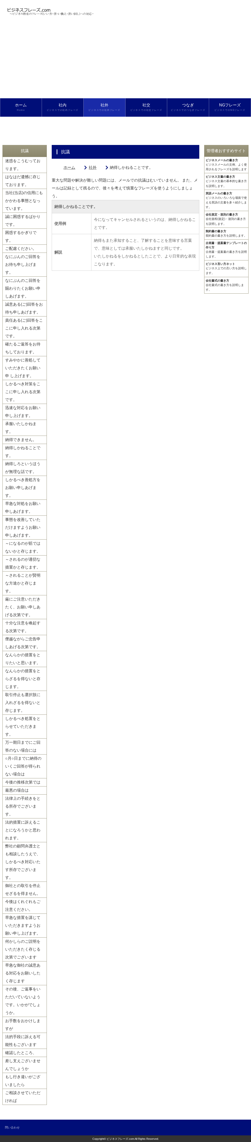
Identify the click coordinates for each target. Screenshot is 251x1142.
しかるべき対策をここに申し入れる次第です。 (22, 392)
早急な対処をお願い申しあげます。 (22, 507)
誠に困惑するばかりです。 (22, 220)
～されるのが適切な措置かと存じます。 (22, 563)
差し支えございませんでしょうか (22, 1065)
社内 (63, 107)
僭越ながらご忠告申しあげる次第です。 (22, 643)
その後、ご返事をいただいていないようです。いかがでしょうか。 (22, 1001)
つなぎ (188, 107)
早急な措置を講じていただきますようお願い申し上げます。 (22, 925)
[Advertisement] (125, 61)
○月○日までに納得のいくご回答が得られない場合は (23, 766)
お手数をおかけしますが (22, 1025)
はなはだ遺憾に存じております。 (22, 181)
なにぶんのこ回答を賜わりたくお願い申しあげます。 (22, 288)
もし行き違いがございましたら (22, 1081)
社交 (146, 107)
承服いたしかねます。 (21, 428)
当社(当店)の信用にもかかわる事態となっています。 (24, 201)
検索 (21, 125)
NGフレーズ (229, 107)
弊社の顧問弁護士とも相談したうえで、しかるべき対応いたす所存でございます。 (22, 862)
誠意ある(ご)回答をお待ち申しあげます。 (24, 308)
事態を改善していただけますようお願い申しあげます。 (22, 527)
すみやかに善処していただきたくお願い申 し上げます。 (22, 368)
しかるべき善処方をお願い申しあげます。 (22, 488)
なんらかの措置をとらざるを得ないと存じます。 (22, 679)
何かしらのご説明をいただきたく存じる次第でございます (22, 949)
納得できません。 (21, 440)
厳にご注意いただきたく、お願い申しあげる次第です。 (22, 607)
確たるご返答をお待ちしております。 (22, 348)
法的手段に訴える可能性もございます (22, 1041)
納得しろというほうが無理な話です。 (22, 468)
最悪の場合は (17, 790)
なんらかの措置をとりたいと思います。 (22, 659)
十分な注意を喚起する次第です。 (22, 627)
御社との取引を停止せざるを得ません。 (22, 890)
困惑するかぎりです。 (21, 236)
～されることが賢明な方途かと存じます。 (22, 583)
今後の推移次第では (22, 782)
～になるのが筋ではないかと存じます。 (22, 547)
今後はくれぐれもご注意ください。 (22, 905)
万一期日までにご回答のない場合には (22, 746)
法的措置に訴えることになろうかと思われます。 (22, 830)
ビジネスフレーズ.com (120, 1138)
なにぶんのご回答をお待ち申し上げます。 (22, 264)
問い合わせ (12, 1127)
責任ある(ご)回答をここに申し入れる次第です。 (24, 328)
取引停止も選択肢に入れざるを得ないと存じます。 (22, 703)
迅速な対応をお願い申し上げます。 (22, 412)
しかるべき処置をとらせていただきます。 (22, 726)
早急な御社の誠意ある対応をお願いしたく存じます (22, 973)
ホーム (21, 107)
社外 (104, 107)
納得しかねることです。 (22, 452)
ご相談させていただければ (22, 1097)
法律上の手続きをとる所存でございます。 (22, 806)
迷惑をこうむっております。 (22, 165)
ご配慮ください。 (21, 248)
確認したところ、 (21, 1053)
